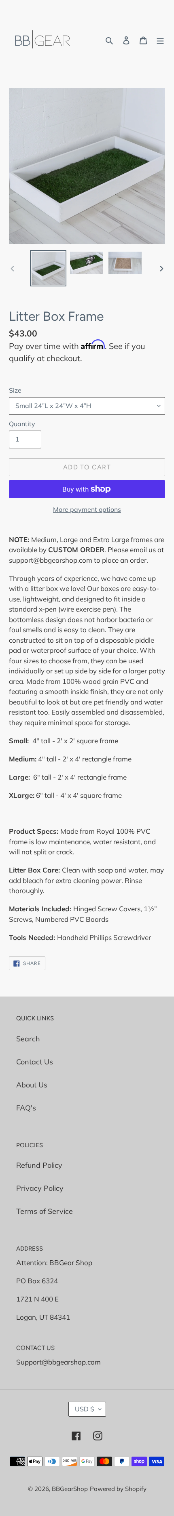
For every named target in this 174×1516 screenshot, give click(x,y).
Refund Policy (39, 1165)
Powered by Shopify (118, 1489)
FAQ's (26, 1107)
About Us (31, 1084)
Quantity (22, 424)
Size (15, 390)
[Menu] (160, 39)
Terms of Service (44, 1211)
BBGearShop (70, 1489)
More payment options (87, 509)
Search (28, 1038)
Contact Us (34, 1061)
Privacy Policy (40, 1188)
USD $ (84, 1409)
